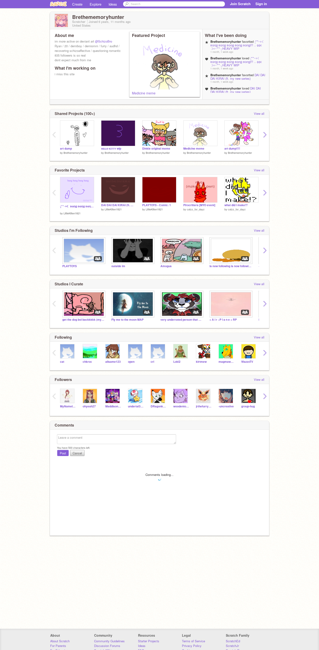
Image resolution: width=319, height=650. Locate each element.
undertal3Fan (136, 406)
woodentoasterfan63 (181, 406)
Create (77, 4)
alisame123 (113, 362)
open (131, 362)
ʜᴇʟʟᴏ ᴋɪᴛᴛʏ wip (111, 149)
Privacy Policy (192, 645)
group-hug (248, 406)
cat (62, 362)
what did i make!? (236, 205)
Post (63, 453)
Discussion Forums (107, 645)
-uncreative (226, 406)
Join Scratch (240, 3)
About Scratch (60, 641)
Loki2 (177, 362)
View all (259, 113)
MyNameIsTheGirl (68, 406)
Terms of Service (193, 641)
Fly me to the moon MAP (127, 320)
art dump (66, 149)
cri (152, 362)
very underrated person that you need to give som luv (181, 320)
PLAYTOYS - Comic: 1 (156, 205)
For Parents (58, 645)
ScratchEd (233, 641)
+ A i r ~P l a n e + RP (223, 320)
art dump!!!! (232, 149)
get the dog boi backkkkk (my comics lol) (83, 320)
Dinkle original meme (156, 149)
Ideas (113, 4)
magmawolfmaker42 (226, 362)
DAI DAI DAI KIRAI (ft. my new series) (237, 77)
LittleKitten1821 (72, 213)
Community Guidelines (109, 641)
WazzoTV (247, 362)
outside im (118, 266)
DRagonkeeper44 (158, 406)
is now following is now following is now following (230, 266)
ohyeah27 (89, 406)
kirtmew (201, 362)
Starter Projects (148, 641)
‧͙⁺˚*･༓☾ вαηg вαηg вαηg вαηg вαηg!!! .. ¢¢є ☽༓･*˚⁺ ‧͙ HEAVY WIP (237, 45)
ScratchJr (232, 645)
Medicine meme (144, 93)
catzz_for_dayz (196, 209)
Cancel (77, 453)
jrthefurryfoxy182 (204, 406)
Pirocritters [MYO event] (199, 205)
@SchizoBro (103, 41)
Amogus (166, 266)
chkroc (87, 362)
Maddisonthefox (113, 406)
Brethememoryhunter (76, 152)
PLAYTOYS (69, 266)
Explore (95, 4)
